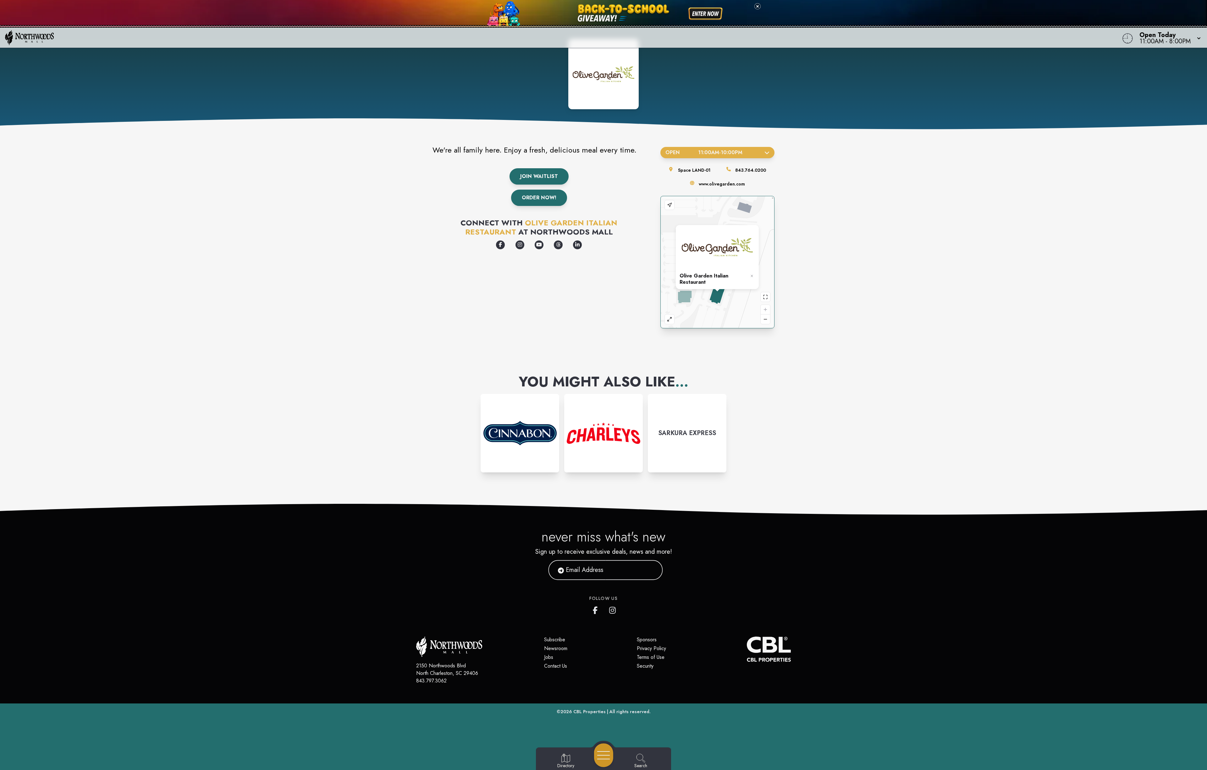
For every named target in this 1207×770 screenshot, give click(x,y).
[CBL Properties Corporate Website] (747, 649)
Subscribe (554, 639)
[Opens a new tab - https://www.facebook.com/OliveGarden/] (500, 245)
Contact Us (555, 666)
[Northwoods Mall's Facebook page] (597, 609)
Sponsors (647, 639)
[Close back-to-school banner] (757, 6)
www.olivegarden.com (722, 184)
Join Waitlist (539, 176)
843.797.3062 (431, 680)
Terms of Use (650, 657)
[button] (1168, 37)
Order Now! (539, 197)
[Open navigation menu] (603, 755)
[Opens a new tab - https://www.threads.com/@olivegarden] (558, 245)
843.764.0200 (750, 170)
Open (703, 152)
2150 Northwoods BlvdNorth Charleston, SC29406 (447, 669)
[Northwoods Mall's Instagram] (613, 609)
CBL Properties (589, 711)
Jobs (548, 657)
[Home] (454, 37)
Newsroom (555, 648)
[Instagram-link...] (520, 433)
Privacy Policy (651, 648)
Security (645, 666)
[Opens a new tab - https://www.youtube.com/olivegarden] (539, 245)
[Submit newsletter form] (650, 570)
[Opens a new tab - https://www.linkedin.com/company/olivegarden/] (577, 245)
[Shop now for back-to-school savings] (705, 14)
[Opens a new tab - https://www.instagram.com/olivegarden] (519, 245)
